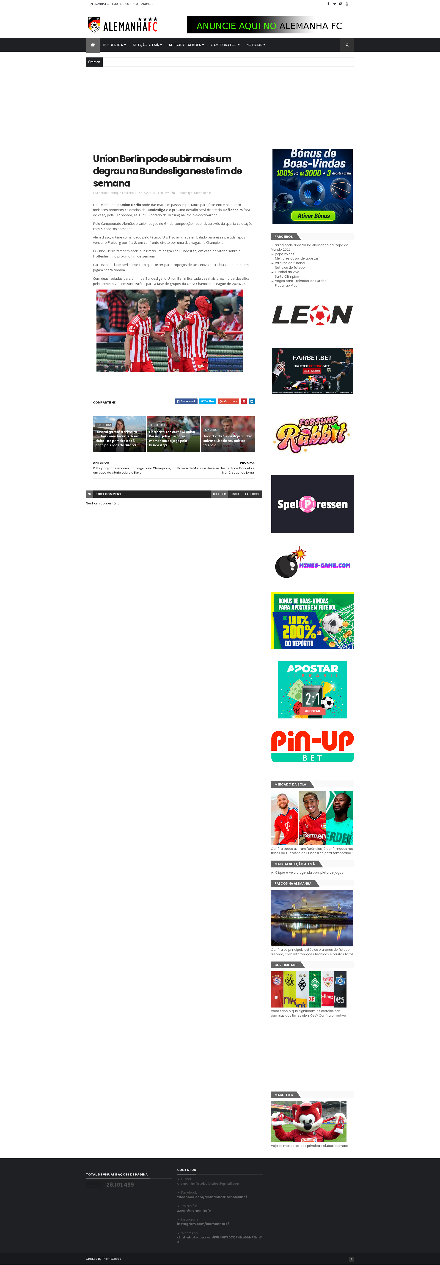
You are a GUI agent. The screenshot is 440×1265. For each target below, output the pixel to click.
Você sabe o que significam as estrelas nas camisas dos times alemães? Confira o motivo (308, 1013)
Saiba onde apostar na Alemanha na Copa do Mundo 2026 (309, 247)
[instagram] (340, 4)
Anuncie (147, 4)
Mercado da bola (185, 45)
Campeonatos (223, 45)
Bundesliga (113, 45)
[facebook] (328, 4)
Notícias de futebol (290, 267)
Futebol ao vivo (287, 272)
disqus (236, 494)
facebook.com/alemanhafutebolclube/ (212, 1197)
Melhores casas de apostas (297, 258)
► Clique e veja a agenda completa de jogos (307, 872)
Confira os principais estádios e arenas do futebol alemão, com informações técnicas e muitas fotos (312, 951)
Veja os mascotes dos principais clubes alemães (310, 1145)
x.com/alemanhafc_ (195, 1210)
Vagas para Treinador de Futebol (301, 281)
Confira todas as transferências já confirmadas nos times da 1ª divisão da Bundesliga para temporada (312, 850)
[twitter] (334, 4)
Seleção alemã (146, 45)
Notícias (254, 45)
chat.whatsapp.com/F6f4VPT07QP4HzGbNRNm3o (219, 1239)
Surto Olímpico (287, 276)
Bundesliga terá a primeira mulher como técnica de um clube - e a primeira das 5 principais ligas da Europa (117, 439)
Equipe (117, 4)
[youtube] (346, 4)
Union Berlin (202, 193)
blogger (219, 494)
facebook (252, 494)
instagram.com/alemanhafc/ (203, 1224)
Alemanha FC (100, 4)
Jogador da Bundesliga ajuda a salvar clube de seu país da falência (228, 440)
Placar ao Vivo (286, 285)
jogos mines (284, 254)
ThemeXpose (111, 1259)
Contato (131, 4)
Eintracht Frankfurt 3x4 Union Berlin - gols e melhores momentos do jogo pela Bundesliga (172, 439)
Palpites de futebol (290, 263)
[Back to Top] (351, 1259)
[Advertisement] (220, 103)
